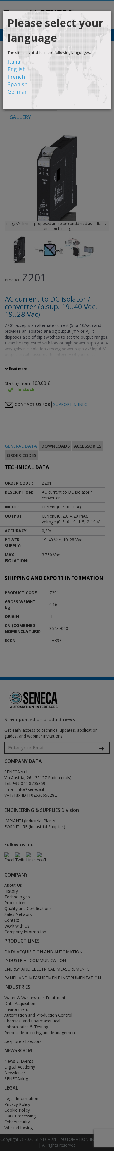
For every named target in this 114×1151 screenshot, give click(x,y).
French (16, 76)
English (17, 69)
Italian (15, 61)
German (18, 91)
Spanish (17, 84)
